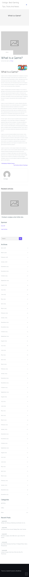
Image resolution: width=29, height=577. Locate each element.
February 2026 (4, 257)
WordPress (18, 570)
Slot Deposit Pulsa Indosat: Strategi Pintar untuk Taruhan (13, 529)
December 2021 (4, 489)
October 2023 (4, 387)
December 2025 (4, 266)
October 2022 (4, 443)
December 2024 (5, 322)
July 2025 (3, 289)
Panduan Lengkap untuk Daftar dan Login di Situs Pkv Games (13, 536)
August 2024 (4, 341)
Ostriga (11, 60)
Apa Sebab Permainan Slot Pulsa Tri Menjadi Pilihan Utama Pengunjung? (14, 544)
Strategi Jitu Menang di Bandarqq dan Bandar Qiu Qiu (13, 522)
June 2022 (3, 462)
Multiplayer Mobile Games (8, 163)
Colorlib (8, 570)
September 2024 (5, 336)
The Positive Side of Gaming (20, 165)
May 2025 (3, 299)
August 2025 (4, 285)
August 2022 (4, 452)
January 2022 (4, 485)
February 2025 (4, 313)
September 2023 (5, 392)
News (7, 52)
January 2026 (4, 261)
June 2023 (3, 406)
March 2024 (3, 364)
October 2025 (4, 275)
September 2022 (5, 448)
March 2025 (3, 308)
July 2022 (3, 457)
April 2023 (3, 415)
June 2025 (3, 294)
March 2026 (4, 252)
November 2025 (4, 271)
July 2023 (3, 401)
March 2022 (3, 475)
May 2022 (3, 466)
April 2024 (3, 359)
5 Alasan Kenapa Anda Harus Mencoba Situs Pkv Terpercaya (12, 553)
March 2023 (3, 420)
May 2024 (3, 355)
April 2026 (3, 248)
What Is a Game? (12, 57)
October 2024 (4, 331)
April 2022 (3, 471)
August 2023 (4, 396)
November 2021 (4, 494)
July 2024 (3, 345)
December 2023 (5, 378)
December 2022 (5, 434)
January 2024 (4, 373)
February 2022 (4, 480)
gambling (3, 503)
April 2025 (3, 303)
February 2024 (4, 368)
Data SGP (3, 225)
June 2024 (3, 350)
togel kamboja (4, 229)
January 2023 (4, 429)
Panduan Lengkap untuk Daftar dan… (13, 217)
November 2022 (5, 438)
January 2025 (4, 317)
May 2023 (3, 410)
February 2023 (4, 424)
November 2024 (5, 327)
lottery (2, 507)
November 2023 (5, 382)
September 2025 (5, 280)
